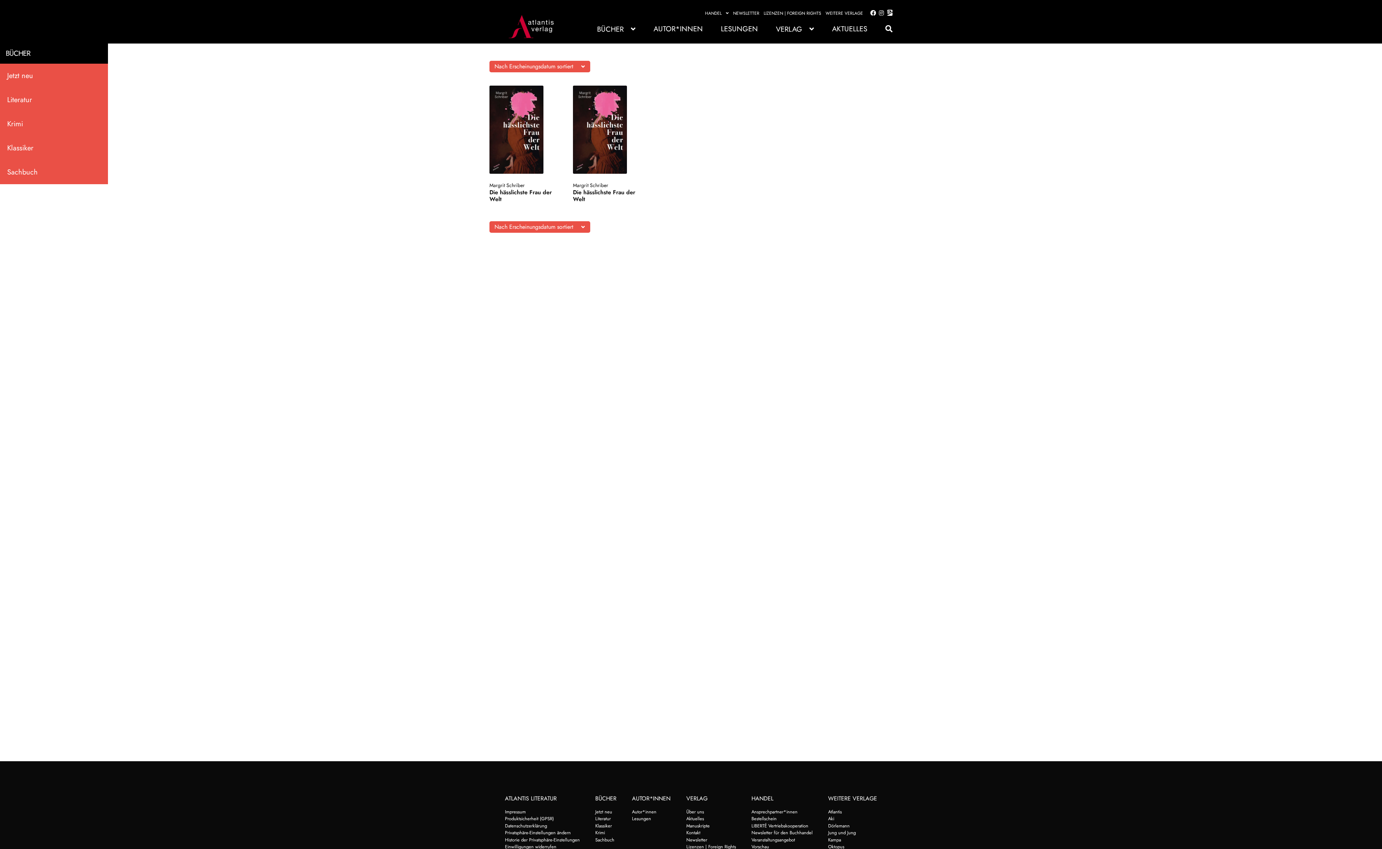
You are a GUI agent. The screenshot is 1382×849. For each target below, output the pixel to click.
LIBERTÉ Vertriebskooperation (779, 825)
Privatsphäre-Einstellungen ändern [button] (538, 832)
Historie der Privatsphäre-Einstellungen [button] (542, 839)
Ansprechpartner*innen (774, 811)
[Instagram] (880, 13)
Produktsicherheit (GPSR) (529, 818)
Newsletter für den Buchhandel (782, 832)
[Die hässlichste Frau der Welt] (523, 130)
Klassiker (20, 148)
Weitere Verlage (844, 13)
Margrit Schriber (507, 185)
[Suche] (885, 29)
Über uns (695, 811)
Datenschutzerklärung (526, 825)
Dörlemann (839, 825)
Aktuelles (849, 29)
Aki (831, 818)
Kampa (834, 839)
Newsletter (746, 13)
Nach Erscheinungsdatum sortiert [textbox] (533, 66)
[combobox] (539, 66)
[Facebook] (871, 13)
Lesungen (739, 29)
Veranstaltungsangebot (773, 839)
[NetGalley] (888, 13)
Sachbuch (22, 172)
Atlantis (835, 811)
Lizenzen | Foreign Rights (792, 13)
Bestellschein (764, 818)
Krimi (15, 124)
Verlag (789, 29)
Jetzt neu (20, 76)
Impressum (515, 811)
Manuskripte (698, 825)
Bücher (610, 29)
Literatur (19, 100)
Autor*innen (678, 29)
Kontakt (693, 832)
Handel (713, 13)
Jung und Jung (842, 832)
